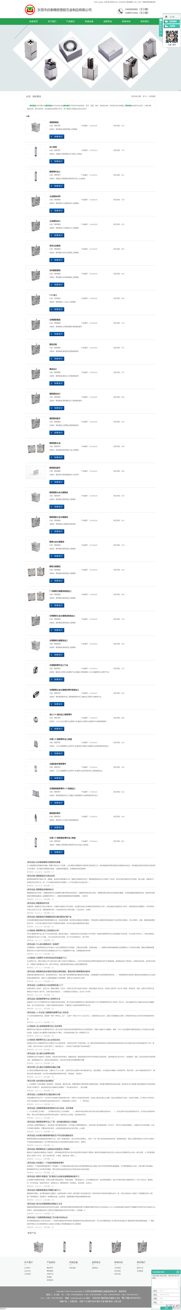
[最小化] (178, 1272)
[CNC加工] (36, 299)
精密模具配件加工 (62, 697)
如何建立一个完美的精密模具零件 (50, 1163)
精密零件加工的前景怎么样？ (48, 931)
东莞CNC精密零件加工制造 (60, 739)
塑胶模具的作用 (42, 903)
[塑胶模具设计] (36, 398)
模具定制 (53, 344)
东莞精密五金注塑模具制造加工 (62, 616)
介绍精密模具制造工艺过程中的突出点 (52, 1217)
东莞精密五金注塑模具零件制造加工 (64, 690)
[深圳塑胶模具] (36, 275)
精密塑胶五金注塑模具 (58, 492)
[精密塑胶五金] (36, 447)
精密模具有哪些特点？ (45, 890)
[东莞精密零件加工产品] (36, 670)
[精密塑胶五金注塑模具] (36, 497)
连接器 (49, 1277)
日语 (105, 2)
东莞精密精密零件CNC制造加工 (62, 789)
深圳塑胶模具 (55, 270)
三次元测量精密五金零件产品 (98, 672)
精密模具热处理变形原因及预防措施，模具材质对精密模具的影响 (63, 972)
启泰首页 (33, 21)
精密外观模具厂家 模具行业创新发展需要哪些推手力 (57, 1176)
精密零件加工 (55, 172)
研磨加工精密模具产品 (77, 795)
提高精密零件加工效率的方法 (48, 999)
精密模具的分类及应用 (45, 876)
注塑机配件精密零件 (57, 764)
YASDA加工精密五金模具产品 (66, 721)
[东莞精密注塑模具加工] (36, 645)
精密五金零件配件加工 (85, 771)
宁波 (102, 1301)
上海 (115, 1301)
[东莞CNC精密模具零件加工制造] (36, 842)
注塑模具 (74, 129)
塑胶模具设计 (55, 394)
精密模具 (59, 129)
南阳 (107, 1301)
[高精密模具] (36, 127)
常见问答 (31, 876)
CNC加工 (53, 295)
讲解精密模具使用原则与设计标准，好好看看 (54, 1108)
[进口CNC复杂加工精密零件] (36, 719)
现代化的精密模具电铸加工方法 (49, 1204)
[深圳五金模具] (36, 250)
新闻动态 (126, 21)
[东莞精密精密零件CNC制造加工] (36, 793)
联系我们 (145, 21)
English (100, 2)
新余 (111, 1301)
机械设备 (89, 21)
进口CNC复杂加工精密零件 (60, 715)
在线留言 (140, 1271)
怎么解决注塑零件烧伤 (45, 1054)
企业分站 (122, 2)
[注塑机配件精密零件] (36, 768)
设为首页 (111, 2)
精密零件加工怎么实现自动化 (48, 1040)
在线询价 (56, 137)
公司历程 (27, 1274)
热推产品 (63, 1301)
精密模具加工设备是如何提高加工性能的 (53, 1149)
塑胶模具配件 (77, 327)
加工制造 (53, 147)
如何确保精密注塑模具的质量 (48, 862)
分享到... (172, 26)
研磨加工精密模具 (62, 154)
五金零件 (75, 475)
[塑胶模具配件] (36, 423)
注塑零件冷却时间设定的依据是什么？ (52, 958)
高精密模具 (54, 122)
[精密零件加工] (36, 176)
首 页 (144, 96)
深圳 (90, 1301)
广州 (85, 1301)
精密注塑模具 (55, 567)
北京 (119, 1301)
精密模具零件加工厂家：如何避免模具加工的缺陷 (56, 1122)
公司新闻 (31, 931)
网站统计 (3, 1309)
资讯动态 (31, 862)
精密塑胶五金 (55, 443)
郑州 (98, 1301)
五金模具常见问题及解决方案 (48, 1094)
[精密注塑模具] (36, 571)
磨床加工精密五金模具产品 (65, 672)
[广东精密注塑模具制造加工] (36, 596)
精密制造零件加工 (91, 795)
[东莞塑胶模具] (36, 324)
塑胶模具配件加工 (75, 697)
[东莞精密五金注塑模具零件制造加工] (36, 694)
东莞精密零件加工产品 (58, 665)
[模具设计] (36, 373)
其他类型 (57, 298)
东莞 (81, 1301)
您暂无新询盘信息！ (149, 2)
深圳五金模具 (55, 246)
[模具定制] (36, 349)
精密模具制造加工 (102, 746)
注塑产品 (50, 1274)
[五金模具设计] (36, 225)
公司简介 (27, 1268)
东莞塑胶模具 (55, 320)
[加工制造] (36, 151)
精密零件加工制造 (75, 845)
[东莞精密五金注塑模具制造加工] (36, 620)
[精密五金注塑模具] (36, 546)
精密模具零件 (55, 813)
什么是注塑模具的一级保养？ (48, 944)
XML (139, 2)
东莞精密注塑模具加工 (58, 641)
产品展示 (70, 21)
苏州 (94, 1301)
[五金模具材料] (36, 201)
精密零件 (57, 126)
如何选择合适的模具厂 (45, 1081)
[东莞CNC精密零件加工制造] (36, 744)
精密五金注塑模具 (56, 542)
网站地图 (129, 2)
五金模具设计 (55, 221)
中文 (95, 2)
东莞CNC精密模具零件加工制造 (62, 838)
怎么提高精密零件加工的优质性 (49, 1026)
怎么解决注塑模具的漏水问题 (48, 1067)
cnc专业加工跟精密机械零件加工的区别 (52, 1013)
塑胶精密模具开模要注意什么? (48, 1190)
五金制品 (79, 154)
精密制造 (66, 499)
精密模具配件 (55, 468)
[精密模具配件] (36, 472)
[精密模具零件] (36, 818)
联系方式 (140, 1268)
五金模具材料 (55, 196)
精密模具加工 (98, 771)
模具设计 (53, 369)
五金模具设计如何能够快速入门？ (50, 985)
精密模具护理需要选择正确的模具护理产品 (53, 917)
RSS (116, 2)
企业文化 (27, 1271)
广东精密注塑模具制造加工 (60, 591)
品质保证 (107, 21)
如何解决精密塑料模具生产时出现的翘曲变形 (54, 1135)
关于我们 (52, 21)
